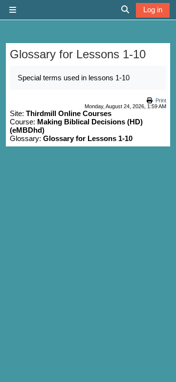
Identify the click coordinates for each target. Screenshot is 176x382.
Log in (152, 9)
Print (160, 100)
